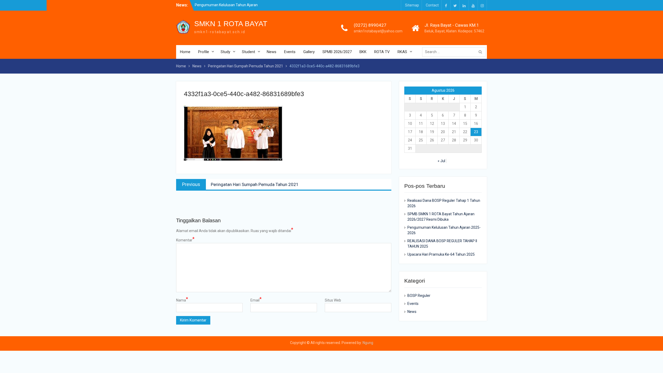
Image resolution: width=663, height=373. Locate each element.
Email (256, 300)
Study (225, 51)
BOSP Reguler (418, 295)
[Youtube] (473, 5)
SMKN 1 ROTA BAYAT (230, 24)
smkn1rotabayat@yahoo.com (378, 31)
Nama (182, 300)
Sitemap (412, 5)
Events (290, 51)
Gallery (309, 51)
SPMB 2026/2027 (337, 51)
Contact (432, 5)
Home (185, 51)
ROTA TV (382, 51)
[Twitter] (455, 5)
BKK (362, 51)
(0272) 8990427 (370, 25)
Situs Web (333, 300)
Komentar (185, 240)
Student (248, 51)
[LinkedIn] (464, 5)
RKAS (402, 51)
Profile (203, 51)
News (271, 51)
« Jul (441, 161)
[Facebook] (446, 5)
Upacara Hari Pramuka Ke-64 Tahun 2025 (441, 254)
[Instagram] (482, 5)
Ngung (368, 343)
